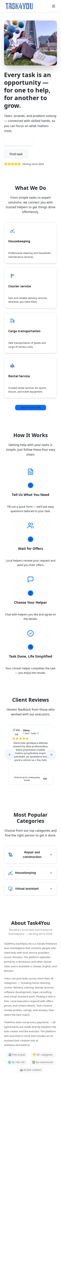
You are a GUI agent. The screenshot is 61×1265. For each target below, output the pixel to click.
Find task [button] (16, 154)
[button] (9, 754)
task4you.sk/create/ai (17, 1045)
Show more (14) (31, 407)
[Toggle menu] (53, 6)
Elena (26, 730)
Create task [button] (18, 141)
